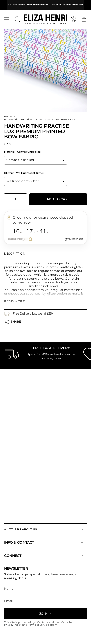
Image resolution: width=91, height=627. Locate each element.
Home (8, 116)
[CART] (84, 19)
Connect (12, 555)
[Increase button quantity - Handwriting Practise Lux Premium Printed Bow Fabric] (22, 199)
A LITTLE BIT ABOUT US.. (21, 529)
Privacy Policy (12, 624)
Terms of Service (38, 624)
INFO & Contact (19, 542)
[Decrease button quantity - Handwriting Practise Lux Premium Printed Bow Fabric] (8, 199)
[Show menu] (7, 19)
